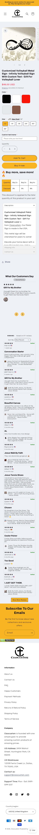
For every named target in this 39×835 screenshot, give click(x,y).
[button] (5, 14)
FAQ (6, 685)
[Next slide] (22, 314)
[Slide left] (14, 65)
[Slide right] (24, 65)
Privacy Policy (10, 702)
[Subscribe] (32, 633)
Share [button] (7, 262)
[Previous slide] (16, 314)
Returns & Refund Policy (15, 708)
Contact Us (9, 680)
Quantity (5, 144)
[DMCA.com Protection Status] (7, 641)
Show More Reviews (20, 600)
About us (8, 674)
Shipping (5, 88)
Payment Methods (12, 697)
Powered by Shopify (27, 829)
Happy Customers (12, 691)
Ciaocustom (15, 225)
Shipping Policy (11, 713)
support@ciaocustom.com (16, 775)
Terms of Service (11, 719)
